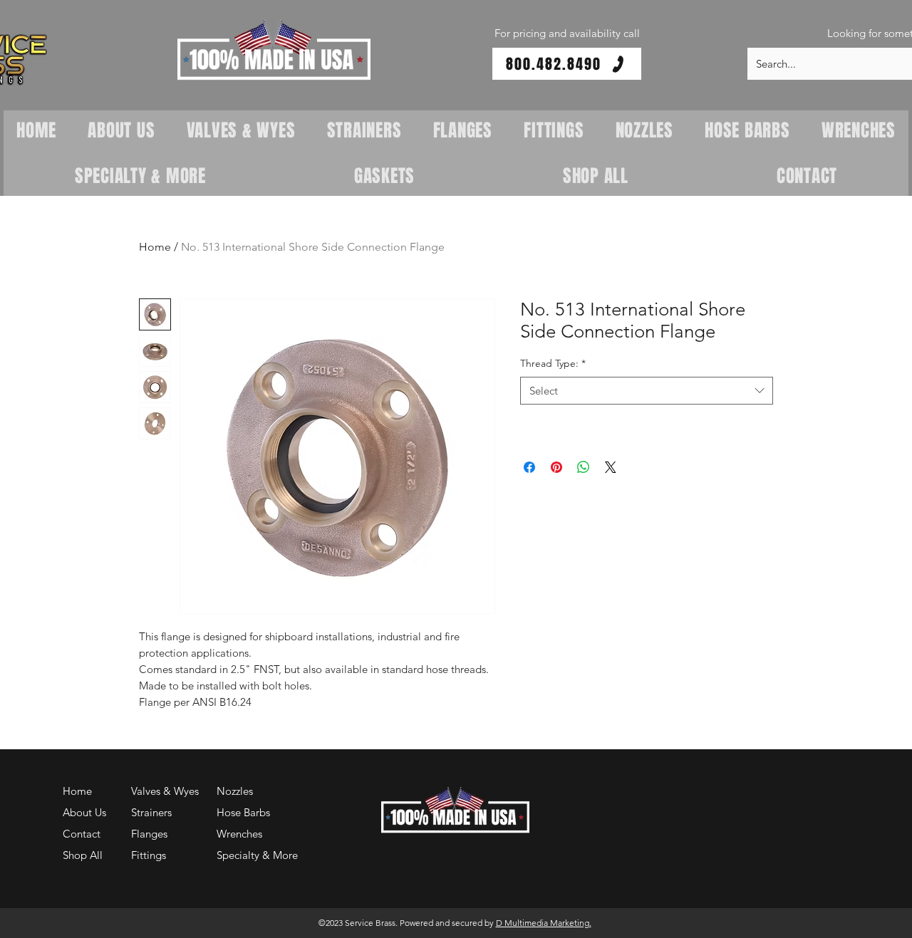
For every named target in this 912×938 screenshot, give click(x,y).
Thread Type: (553, 363)
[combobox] (646, 391)
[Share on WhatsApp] (583, 467)
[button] (273, 51)
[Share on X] (610, 467)
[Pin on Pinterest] (556, 467)
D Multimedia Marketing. (543, 922)
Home (155, 247)
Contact (81, 833)
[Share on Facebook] (529, 467)
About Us (84, 812)
